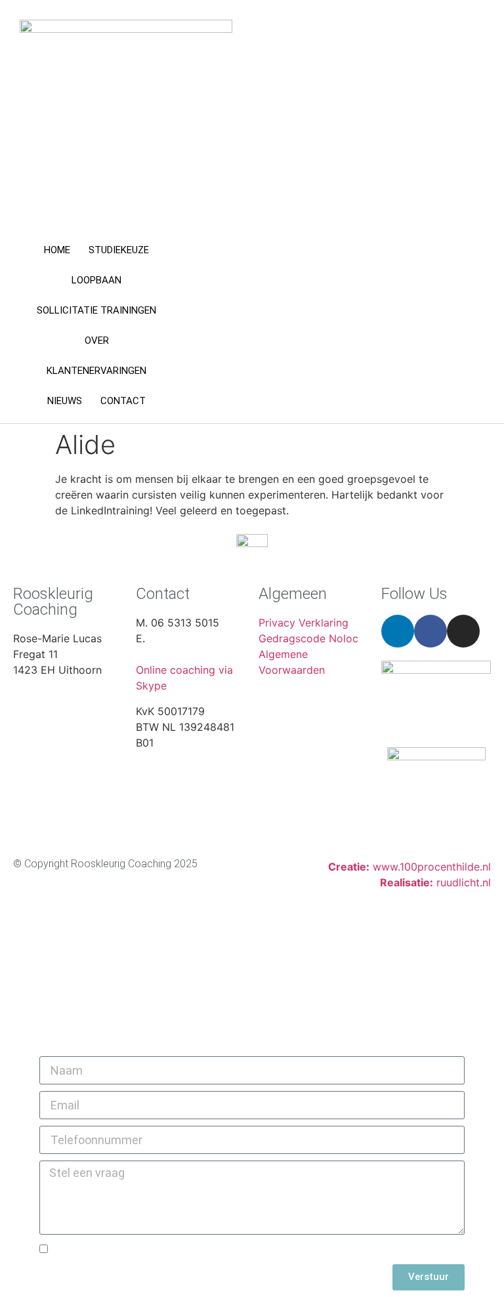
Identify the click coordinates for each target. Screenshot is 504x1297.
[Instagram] (463, 631)
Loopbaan (96, 280)
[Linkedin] (397, 631)
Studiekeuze (119, 250)
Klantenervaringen (96, 371)
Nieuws (64, 401)
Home (57, 250)
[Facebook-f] (430, 631)
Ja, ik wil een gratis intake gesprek (141, 1250)
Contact (123, 401)
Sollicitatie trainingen (96, 310)
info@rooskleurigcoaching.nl (206, 654)
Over (97, 340)
